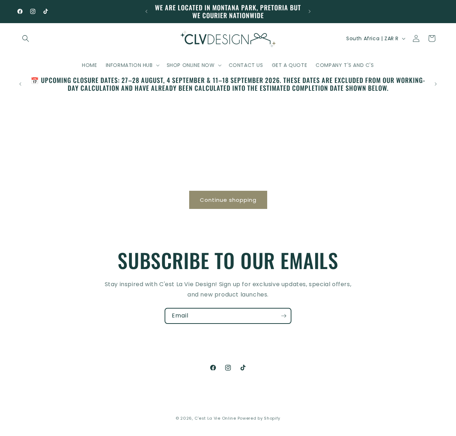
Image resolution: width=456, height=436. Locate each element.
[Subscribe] (283, 316)
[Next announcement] (309, 11)
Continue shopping (228, 200)
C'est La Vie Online (216, 418)
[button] (25, 38)
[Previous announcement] (146, 11)
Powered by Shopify (259, 418)
